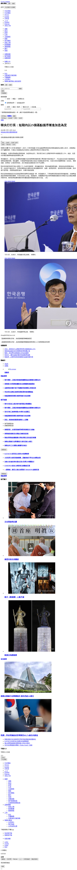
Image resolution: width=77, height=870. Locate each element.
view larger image (10, 181)
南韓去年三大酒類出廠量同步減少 (16, 445)
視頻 (6, 50)
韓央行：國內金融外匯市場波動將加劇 (17, 355)
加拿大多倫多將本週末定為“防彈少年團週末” (20, 461)
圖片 (6, 48)
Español (7, 772)
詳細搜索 (4, 93)
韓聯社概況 (8, 820)
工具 (6, 812)
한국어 (7, 765)
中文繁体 (8, 763)
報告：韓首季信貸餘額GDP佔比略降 (17, 353)
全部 (8, 99)
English (7, 767)
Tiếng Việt (8, 776)
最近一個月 (16, 107)
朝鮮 (6, 38)
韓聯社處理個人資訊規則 (13, 81)
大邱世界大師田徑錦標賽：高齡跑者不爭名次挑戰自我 (23, 457)
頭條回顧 (8, 54)
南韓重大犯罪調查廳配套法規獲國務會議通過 (20, 384)
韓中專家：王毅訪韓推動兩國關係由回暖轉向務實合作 (23, 380)
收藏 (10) (7, 61)
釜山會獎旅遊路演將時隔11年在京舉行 (17, 743)
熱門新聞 (8, 56)
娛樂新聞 (8, 58)
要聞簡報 (8, 46)
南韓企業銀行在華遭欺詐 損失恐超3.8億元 (18, 441)
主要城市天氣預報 (11, 75)
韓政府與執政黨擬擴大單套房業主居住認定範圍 (20, 437)
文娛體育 (8, 37)
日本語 (7, 768)
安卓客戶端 (8, 833)
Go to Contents (5, 1)
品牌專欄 (8, 804)
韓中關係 (8, 40)
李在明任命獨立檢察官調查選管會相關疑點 (19, 392)
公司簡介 (8, 79)
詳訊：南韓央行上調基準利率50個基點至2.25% (20, 349)
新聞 (6, 779)
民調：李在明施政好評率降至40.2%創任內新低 (19, 735)
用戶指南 (11, 824)
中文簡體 (4, 759)
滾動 (6, 29)
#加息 (6, 364)
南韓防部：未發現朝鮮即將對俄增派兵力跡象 (20, 429)
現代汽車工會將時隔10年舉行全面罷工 (17, 411)
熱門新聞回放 (12, 801)
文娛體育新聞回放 (14, 803)
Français (7, 774)
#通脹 (6, 366)
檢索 (3, 91)
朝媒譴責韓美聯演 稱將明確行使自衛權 (17, 396)
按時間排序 (10, 103)
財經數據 (8, 44)
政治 (6, 31)
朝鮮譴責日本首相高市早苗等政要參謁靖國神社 (20, 739)
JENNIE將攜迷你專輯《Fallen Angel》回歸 (18, 745)
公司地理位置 (12, 826)
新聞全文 (21, 99)
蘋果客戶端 (8, 835)
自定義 (34, 107)
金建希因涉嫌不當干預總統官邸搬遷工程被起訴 (20, 388)
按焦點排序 (21, 103)
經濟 (6, 33)
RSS (6, 73)
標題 (14, 99)
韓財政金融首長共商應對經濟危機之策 (17, 351)
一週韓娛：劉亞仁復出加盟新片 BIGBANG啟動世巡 (22, 469)
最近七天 (26, 107)
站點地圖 (8, 838)
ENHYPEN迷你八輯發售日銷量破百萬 (17, 465)
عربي (6, 770)
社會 (6, 35)
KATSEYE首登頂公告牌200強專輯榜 (17, 454)
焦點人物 (8, 42)
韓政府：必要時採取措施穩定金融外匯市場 (19, 357)
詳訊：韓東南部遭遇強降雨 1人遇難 (16, 419)
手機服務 (8, 77)
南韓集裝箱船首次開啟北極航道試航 (17, 433)
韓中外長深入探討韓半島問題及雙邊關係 (18, 404)
